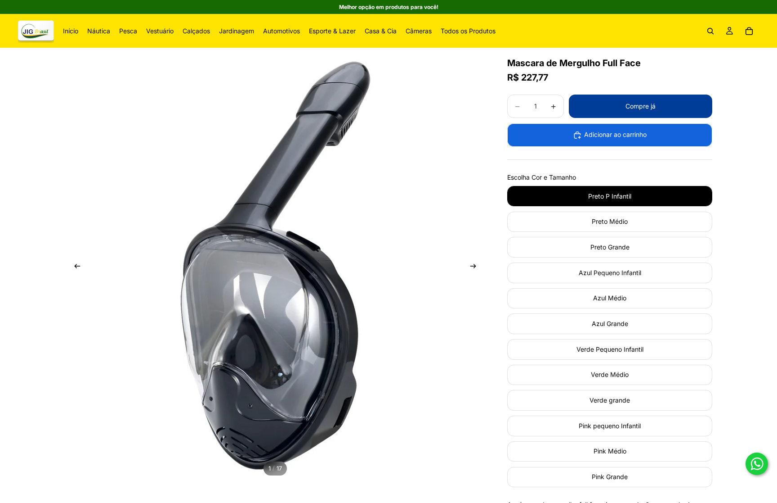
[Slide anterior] (75, 267)
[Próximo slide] (476, 267)
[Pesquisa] (710, 31)
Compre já (640, 106)
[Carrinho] (749, 31)
